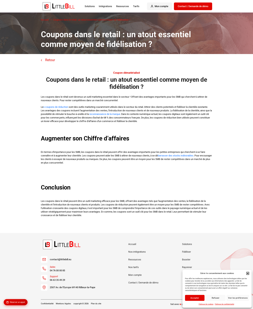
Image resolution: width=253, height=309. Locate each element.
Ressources (122, 6)
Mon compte (135, 275)
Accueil (45, 19)
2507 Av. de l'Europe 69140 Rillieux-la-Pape (72, 287)
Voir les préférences (238, 298)
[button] (247, 273)
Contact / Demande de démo (193, 6)
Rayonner (187, 267)
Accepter (194, 298)
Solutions (90, 6)
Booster (186, 259)
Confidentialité (47, 304)
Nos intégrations (137, 251)
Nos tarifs (133, 267)
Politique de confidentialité (224, 304)
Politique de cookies (206, 304)
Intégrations (105, 6)
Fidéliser (186, 251)
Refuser (215, 298)
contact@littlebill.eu (60, 259)
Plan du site (96, 304)
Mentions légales (63, 304)
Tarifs (136, 6)
